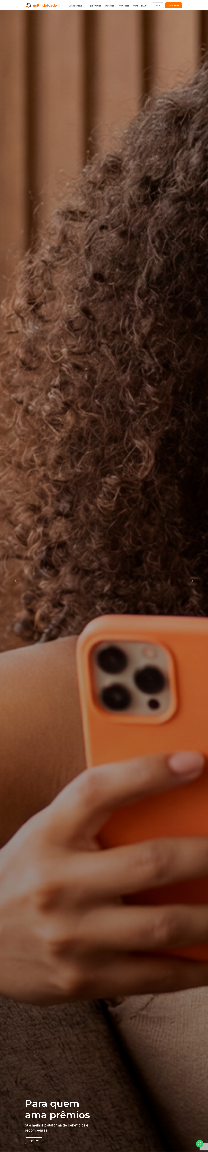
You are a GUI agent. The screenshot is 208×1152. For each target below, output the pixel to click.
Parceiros (109, 6)
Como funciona (36, 1140)
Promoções (123, 6)
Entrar (158, 5)
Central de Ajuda (141, 6)
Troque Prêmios (93, 6)
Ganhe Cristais (75, 6)
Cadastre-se (173, 5)
